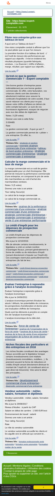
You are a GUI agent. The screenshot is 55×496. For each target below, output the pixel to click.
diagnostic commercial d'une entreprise (24, 386)
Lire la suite (10, 71)
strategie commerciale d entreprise (26, 155)
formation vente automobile (26, 444)
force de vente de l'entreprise (22, 327)
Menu (48, 3)
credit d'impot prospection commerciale (28, 274)
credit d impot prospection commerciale (21, 277)
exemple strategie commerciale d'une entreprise (22, 147)
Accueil (7, 466)
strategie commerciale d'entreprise (25, 152)
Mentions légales (22, 466)
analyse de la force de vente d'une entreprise (26, 334)
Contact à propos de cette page (20, 471)
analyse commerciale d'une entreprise (25, 210)
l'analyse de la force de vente (33, 331)
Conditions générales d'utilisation (23, 467)
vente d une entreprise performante (25, 220)
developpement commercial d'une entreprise (22, 382)
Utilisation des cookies (39, 468)
